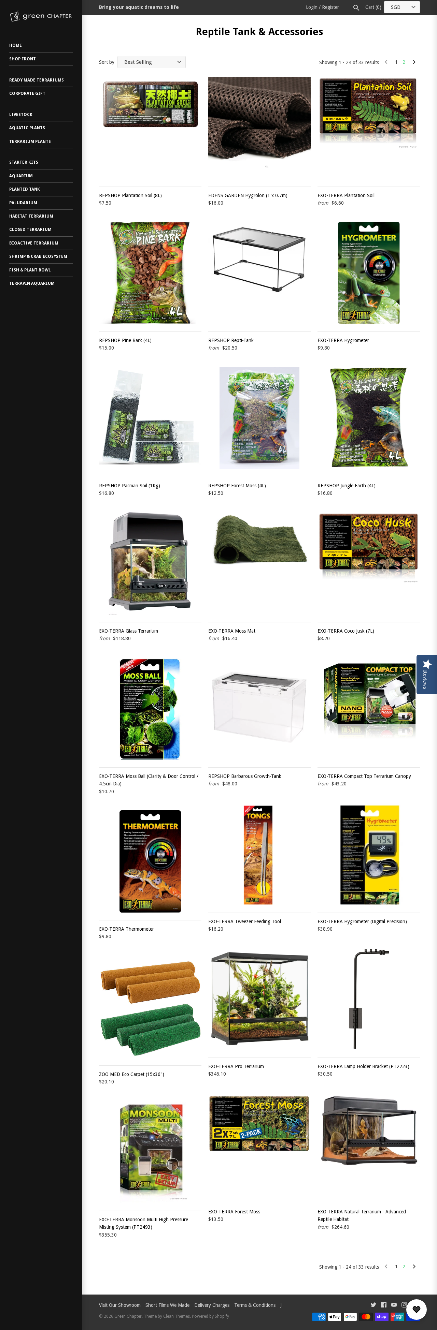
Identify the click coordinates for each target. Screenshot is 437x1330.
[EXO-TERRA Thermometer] (150, 861)
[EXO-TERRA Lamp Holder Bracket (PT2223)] (369, 999)
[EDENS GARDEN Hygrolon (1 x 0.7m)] (259, 128)
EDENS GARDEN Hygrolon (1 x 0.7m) (247, 195)
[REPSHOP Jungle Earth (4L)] (369, 418)
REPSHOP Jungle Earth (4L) (347, 485)
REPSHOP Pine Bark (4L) (125, 340)
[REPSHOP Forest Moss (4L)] (259, 418)
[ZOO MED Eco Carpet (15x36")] (150, 1007)
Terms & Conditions (255, 1305)
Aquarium (21, 176)
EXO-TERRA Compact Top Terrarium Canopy (364, 776)
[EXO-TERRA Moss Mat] (259, 563)
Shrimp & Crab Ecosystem (38, 256)
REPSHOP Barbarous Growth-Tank (244, 776)
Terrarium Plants (30, 141)
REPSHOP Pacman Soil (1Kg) (129, 485)
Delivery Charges (211, 1305)
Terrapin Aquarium (32, 283)
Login (312, 7)
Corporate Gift (27, 93)
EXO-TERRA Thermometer (126, 929)
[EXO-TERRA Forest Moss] (259, 1144)
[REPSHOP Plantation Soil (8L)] (150, 128)
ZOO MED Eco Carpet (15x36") (131, 1074)
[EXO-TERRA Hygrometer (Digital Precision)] (369, 854)
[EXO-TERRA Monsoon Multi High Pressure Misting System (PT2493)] (150, 1152)
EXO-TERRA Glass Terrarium (128, 631)
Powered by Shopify (210, 1316)
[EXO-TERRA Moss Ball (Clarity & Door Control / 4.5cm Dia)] (150, 708)
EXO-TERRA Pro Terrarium (236, 1066)
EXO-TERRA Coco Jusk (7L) (346, 631)
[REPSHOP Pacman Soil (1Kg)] (150, 418)
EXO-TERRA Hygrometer (343, 340)
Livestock (20, 114)
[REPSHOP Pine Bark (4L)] (150, 273)
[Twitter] (373, 1305)
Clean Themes (176, 1316)
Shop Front (22, 59)
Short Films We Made (167, 1305)
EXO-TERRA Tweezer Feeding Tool (244, 921)
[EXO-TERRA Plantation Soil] (369, 128)
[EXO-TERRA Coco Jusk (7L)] (369, 563)
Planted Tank (24, 189)
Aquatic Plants (27, 127)
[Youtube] (394, 1305)
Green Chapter (128, 1316)
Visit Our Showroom (120, 1305)
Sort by (106, 62)
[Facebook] (383, 1305)
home (15, 45)
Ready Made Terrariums (36, 80)
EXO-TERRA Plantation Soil (346, 195)
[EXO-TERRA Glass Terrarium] (150, 563)
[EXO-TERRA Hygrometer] (369, 273)
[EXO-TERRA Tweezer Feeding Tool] (259, 854)
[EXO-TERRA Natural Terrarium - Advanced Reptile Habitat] (369, 1144)
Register (330, 7)
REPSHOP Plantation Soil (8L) (130, 195)
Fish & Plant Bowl (30, 270)
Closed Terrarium (30, 229)
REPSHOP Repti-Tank (231, 340)
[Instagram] (404, 1305)
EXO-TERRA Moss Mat (231, 631)
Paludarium (23, 203)
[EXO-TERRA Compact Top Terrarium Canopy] (369, 708)
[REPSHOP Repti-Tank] (259, 273)
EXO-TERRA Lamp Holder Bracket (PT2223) (363, 1066)
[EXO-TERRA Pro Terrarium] (259, 999)
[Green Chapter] (41, 16)
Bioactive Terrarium (33, 243)
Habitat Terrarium (31, 216)
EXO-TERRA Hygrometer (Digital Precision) (362, 921)
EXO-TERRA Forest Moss (234, 1211)
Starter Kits (23, 162)
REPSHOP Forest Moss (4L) (237, 485)
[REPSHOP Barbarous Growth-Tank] (259, 708)
